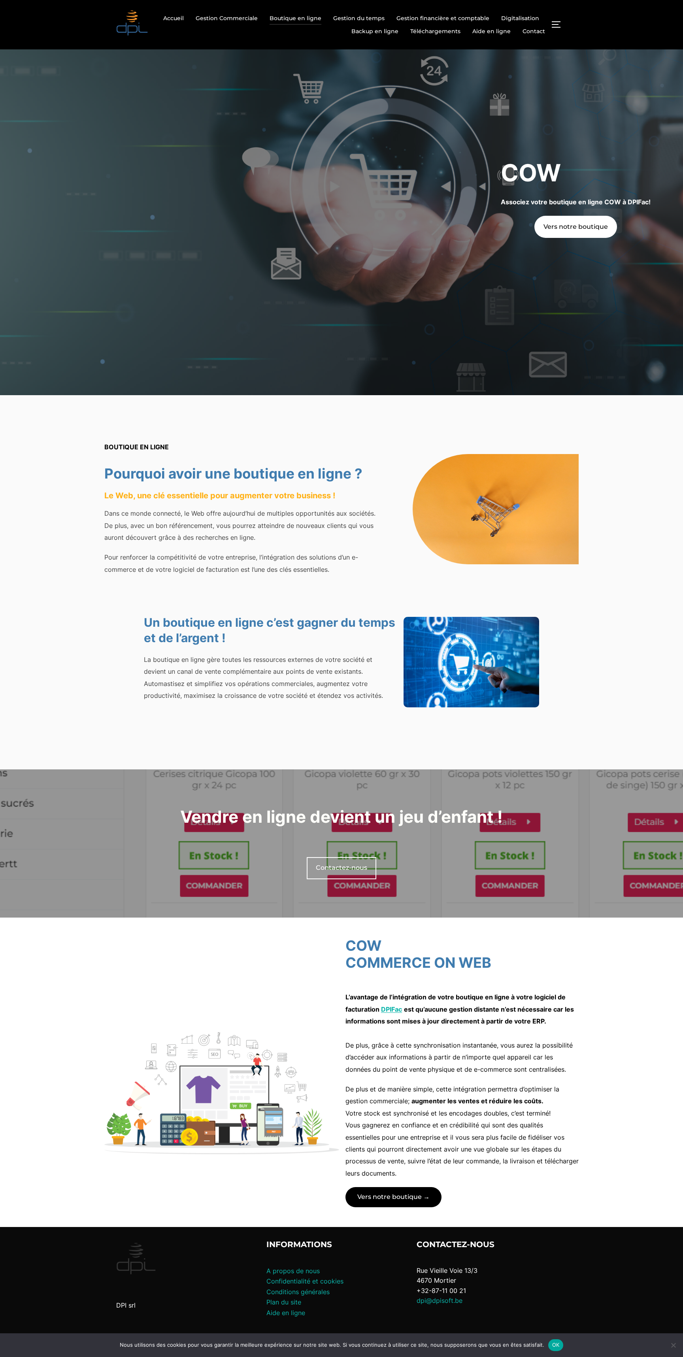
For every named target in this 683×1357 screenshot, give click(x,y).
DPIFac (391, 1009)
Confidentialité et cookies (304, 1281)
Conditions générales (298, 1292)
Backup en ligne (374, 31)
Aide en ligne (491, 31)
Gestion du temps (359, 18)
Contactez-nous (341, 867)
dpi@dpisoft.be (439, 1300)
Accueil (173, 18)
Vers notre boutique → (393, 1197)
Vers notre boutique (575, 226)
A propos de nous (293, 1271)
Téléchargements (435, 31)
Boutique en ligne (295, 18)
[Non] (673, 1345)
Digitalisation (520, 18)
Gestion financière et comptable (442, 18)
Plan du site (283, 1302)
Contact (534, 31)
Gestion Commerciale (227, 18)
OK (556, 1345)
